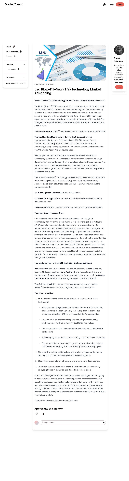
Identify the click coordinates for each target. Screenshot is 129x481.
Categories (10, 77)
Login (112, 4)
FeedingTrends (14, 4)
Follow (119, 87)
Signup (120, 4)
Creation (9, 64)
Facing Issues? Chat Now (14, 83)
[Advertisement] (64, 25)
